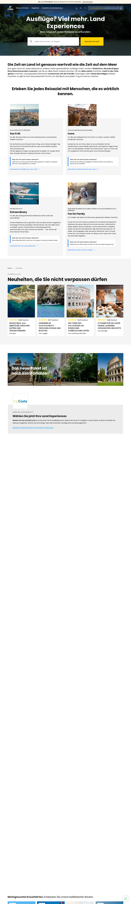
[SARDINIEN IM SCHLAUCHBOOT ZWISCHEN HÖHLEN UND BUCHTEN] (50, 310)
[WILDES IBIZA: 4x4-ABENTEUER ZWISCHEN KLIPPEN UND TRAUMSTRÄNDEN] (21, 310)
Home (10, 268)
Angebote (35, 8)
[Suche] (81, 8)
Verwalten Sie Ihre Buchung (52, 8)
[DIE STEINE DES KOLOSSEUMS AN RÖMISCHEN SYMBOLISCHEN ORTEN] (80, 310)
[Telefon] (76, 8)
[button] (85, 8)
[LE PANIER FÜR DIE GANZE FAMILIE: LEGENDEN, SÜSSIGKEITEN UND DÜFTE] (109, 310)
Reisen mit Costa (22, 8)
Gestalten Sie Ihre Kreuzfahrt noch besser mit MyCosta (33, 428)
